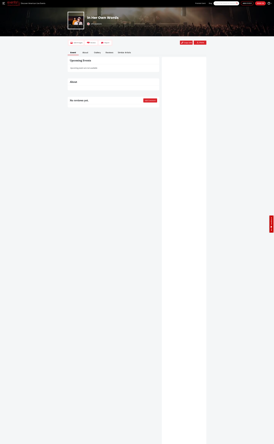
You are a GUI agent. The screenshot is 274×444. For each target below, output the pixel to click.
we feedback (271, 224)
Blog (210, 3)
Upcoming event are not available (83, 68)
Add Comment (150, 100)
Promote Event (200, 3)
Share (201, 42)
